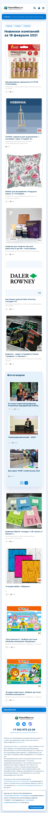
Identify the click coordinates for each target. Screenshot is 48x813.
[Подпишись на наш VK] (24, 724)
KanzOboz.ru (19, 742)
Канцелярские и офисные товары (15, 9)
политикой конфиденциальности (30, 785)
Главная (9, 26)
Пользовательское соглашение (16, 781)
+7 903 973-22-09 (24, 729)
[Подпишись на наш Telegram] (18, 724)
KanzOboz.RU (10, 710)
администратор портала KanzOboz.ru (24, 732)
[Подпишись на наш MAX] (30, 724)
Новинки (27, 26)
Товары (18, 26)
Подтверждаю (36, 807)
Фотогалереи (16, 375)
